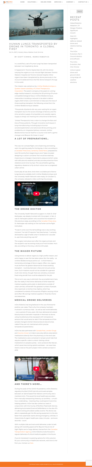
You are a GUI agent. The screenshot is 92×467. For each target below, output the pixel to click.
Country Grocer (23, 333)
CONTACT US (82, 2)
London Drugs (51, 330)
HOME (22, 2)
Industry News (23, 52)
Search (80, 11)
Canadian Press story (48, 221)
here (31, 443)
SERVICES (57, 2)
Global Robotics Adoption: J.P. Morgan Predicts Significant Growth (76, 28)
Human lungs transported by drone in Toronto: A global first (33, 46)
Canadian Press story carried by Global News (31, 151)
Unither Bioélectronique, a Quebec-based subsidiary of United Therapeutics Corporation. (35, 88)
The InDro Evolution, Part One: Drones (75, 64)
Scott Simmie (38, 52)
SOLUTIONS (32, 2)
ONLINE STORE (46, 2)
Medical (30, 52)
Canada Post (40, 330)
